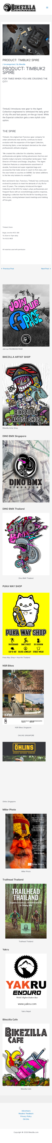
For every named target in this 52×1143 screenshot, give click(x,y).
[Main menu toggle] (47, 7)
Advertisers (26, 1111)
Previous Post (7, 269)
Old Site (26, 1119)
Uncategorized (9, 64)
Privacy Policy (26, 1116)
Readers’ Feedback (26, 1114)
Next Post (46, 269)
